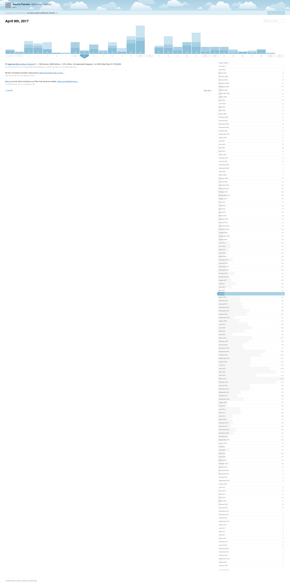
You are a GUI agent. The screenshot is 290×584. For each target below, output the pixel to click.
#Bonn (7, 81)
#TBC (117, 64)
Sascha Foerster (15, 581)
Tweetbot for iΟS (29, 84)
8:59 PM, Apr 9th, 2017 (13, 75)
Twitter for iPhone (29, 75)
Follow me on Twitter (276, 13)
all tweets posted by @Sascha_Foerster (41, 13)
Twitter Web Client (30, 67)
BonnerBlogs (22, 64)
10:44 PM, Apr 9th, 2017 (13, 67)
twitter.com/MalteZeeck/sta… (68, 81)
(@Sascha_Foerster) (32, 4)
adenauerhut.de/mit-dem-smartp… (52, 73)
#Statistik (30, 64)
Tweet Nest (33, 581)
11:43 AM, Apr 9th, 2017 (13, 84)
